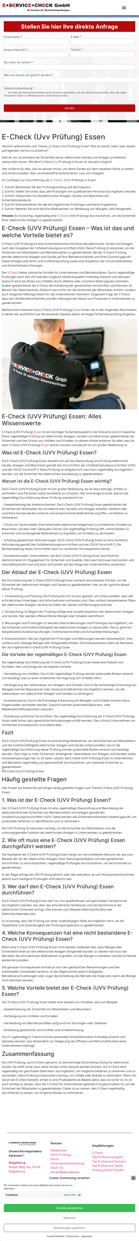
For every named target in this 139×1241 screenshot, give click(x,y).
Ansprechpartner (16, 49)
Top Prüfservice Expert (107, 1157)
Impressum (86, 1236)
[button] (133, 1178)
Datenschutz (72, 1236)
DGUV (54, 1159)
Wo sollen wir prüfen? (19, 62)
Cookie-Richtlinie (56, 1236)
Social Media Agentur (65, 1172)
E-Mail (76, 37)
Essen (77, 310)
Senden (70, 108)
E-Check (57, 180)
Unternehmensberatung (67, 1163)
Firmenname (13, 37)
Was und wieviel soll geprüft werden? (29, 75)
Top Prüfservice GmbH (107, 1166)
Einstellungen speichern (69, 1228)
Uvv (55, 162)
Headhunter (58, 1150)
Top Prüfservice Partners (109, 1161)
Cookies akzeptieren (69, 1208)
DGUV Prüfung (60, 1155)
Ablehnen (69, 1218)
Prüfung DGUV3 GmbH (108, 1170)
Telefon (77, 49)
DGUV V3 (56, 1168)
